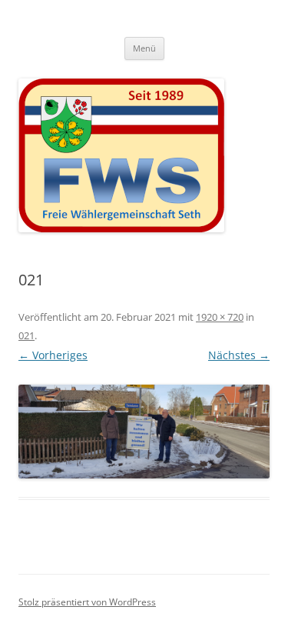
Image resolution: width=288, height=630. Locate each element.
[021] (144, 432)
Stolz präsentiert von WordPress (87, 601)
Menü (144, 48)
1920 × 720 (219, 317)
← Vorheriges (53, 355)
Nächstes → (239, 355)
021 (26, 335)
